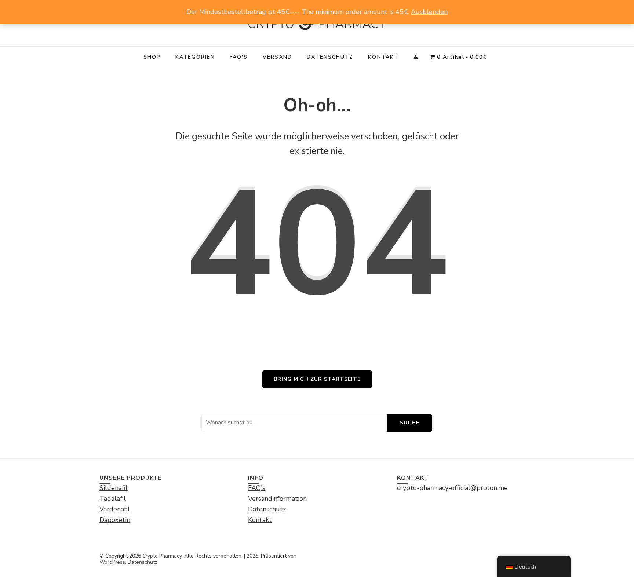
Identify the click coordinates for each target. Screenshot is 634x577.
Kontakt (383, 57)
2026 (252, 555)
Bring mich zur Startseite (317, 379)
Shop (152, 57)
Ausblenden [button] (429, 11)
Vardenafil (114, 509)
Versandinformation (277, 498)
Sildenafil (113, 487)
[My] (416, 57)
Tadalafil (112, 498)
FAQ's (239, 57)
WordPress (112, 562)
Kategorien (195, 57)
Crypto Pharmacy (162, 555)
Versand (277, 57)
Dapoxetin (114, 519)
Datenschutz (330, 57)
